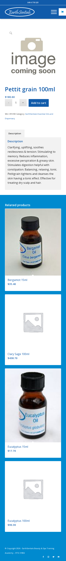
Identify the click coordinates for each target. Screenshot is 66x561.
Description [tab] (14, 133)
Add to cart (38, 103)
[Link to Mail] (58, 556)
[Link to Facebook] (43, 556)
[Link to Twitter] (53, 556)
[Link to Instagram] (48, 556)
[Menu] (52, 12)
